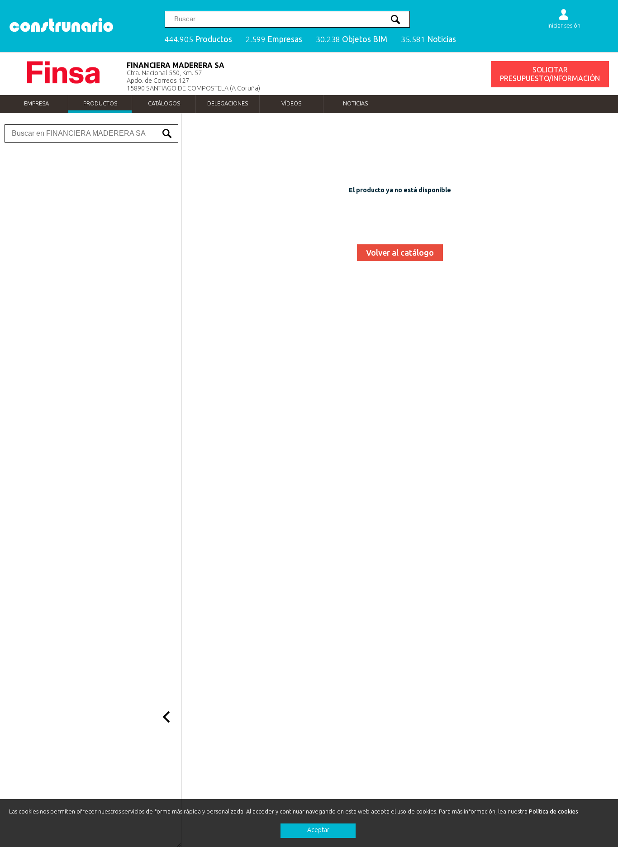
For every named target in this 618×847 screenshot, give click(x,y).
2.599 (274, 39)
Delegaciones (227, 103)
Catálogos (164, 103)
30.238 (351, 39)
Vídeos (291, 103)
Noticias (355, 103)
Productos (100, 103)
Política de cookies (553, 811)
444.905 (198, 39)
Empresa (36, 103)
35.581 (428, 39)
